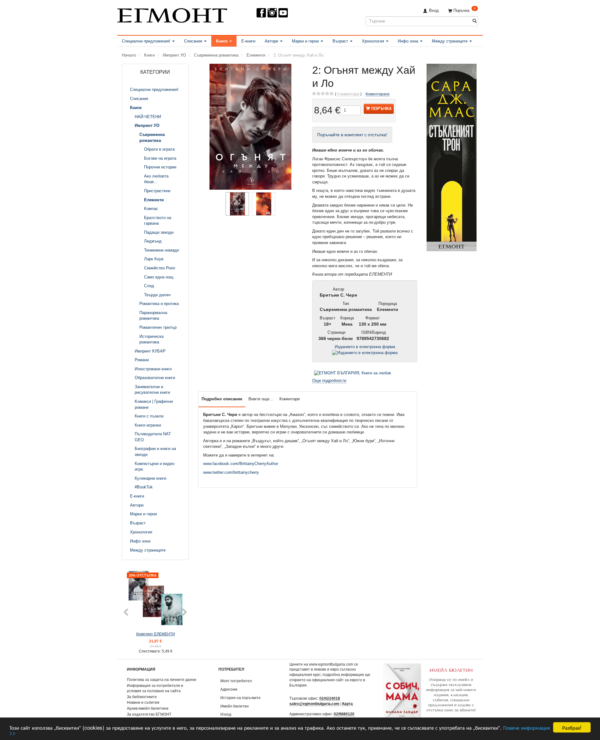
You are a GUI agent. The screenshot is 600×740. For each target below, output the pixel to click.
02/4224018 (329, 698)
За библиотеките (142, 697)
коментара (348, 94)
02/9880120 (344, 714)
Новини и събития (143, 702)
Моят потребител (236, 681)
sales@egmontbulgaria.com (314, 704)
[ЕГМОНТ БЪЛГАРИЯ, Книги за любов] (352, 372)
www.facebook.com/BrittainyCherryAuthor (240, 463)
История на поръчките (240, 698)
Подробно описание (222, 399)
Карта (347, 704)
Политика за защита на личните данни (161, 680)
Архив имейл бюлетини (147, 708)
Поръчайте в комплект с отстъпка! (352, 134)
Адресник (228, 689)
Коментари (289, 399)
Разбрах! (572, 727)
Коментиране (378, 94)
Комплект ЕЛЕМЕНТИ (155, 634)
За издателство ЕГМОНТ (149, 714)
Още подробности (329, 380)
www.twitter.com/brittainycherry (231, 472)
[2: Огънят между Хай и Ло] (250, 127)
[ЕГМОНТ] (172, 14)
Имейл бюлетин (234, 706)
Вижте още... (260, 399)
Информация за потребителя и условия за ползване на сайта (155, 688)
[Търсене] (474, 21)
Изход (225, 714)
